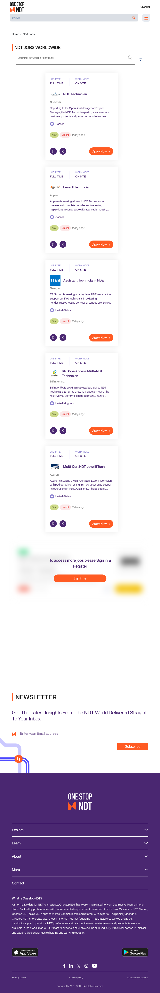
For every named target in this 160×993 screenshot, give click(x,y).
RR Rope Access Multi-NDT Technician (82, 373)
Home (15, 34)
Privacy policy (19, 977)
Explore (18, 830)
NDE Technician (75, 94)
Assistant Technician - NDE (83, 280)
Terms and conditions (137, 977)
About (16, 856)
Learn (16, 843)
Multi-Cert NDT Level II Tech (84, 466)
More (16, 870)
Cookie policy (76, 977)
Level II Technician (77, 187)
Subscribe (132, 746)
